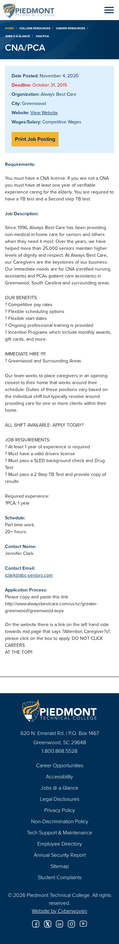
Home (9, 28)
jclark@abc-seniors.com (29, 575)
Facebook (35, 924)
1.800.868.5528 (59, 750)
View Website (44, 112)
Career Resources (70, 28)
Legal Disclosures (59, 798)
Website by (59, 910)
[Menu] (109, 10)
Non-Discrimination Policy (59, 821)
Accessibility (59, 776)
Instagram (71, 924)
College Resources (35, 28)
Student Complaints (60, 877)
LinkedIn (59, 924)
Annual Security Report (60, 854)
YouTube (83, 924)
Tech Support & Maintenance (59, 832)
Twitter (47, 924)
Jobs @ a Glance (17, 36)
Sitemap (60, 866)
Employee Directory (59, 843)
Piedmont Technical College (31, 10)
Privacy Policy (59, 810)
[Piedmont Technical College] (59, 711)
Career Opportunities (59, 765)
